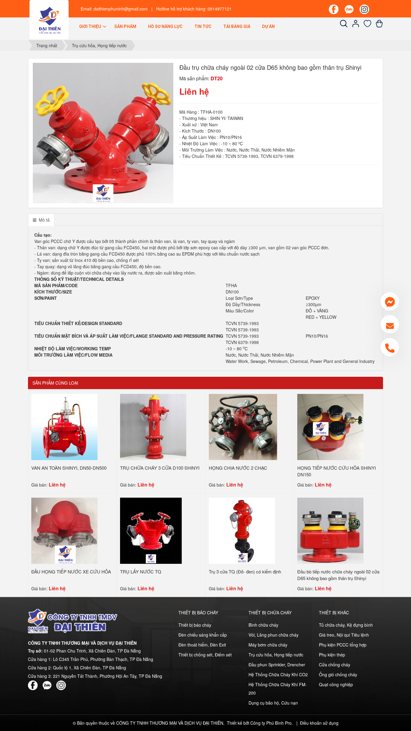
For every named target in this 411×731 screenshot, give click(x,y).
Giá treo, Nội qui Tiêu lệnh (344, 635)
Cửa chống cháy (334, 665)
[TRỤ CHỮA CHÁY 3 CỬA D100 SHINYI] (153, 426)
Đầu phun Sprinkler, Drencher (277, 665)
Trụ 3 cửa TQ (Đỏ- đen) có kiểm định (245, 571)
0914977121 (220, 9)
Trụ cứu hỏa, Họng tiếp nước (276, 655)
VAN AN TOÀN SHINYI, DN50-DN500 (69, 468)
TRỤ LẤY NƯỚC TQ (140, 571)
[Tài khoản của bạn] (356, 26)
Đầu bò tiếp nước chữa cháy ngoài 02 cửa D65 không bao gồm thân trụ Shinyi (338, 575)
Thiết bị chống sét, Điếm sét (205, 655)
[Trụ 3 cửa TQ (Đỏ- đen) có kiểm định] (242, 530)
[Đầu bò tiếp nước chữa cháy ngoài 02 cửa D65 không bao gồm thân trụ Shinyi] (330, 530)
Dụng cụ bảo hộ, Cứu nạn (273, 703)
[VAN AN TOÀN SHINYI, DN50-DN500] (64, 426)
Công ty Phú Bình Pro (271, 723)
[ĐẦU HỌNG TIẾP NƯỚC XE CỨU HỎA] (64, 530)
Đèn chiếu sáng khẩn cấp (202, 635)
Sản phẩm (125, 26)
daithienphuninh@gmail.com (121, 9)
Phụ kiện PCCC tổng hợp (342, 645)
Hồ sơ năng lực (165, 26)
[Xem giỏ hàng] (379, 26)
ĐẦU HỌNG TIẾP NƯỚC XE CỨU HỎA (71, 571)
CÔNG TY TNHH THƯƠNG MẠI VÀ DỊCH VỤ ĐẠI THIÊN (169, 723)
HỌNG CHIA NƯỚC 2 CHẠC (238, 468)
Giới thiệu (90, 26)
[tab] (41, 219)
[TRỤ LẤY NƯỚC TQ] (151, 530)
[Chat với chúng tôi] (390, 301)
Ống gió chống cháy (338, 674)
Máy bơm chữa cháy (268, 645)
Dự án (268, 26)
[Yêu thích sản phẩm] (367, 26)
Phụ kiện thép (332, 655)
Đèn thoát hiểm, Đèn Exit (202, 645)
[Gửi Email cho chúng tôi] (390, 324)
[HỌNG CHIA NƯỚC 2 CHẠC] (243, 426)
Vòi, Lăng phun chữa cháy (273, 635)
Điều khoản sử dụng (319, 723)
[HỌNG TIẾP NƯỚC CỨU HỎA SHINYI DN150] (330, 426)
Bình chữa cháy (263, 625)
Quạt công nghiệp (336, 684)
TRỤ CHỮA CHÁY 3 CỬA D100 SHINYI (159, 468)
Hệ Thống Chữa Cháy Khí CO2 (278, 674)
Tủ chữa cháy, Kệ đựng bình (346, 625)
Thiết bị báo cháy (194, 625)
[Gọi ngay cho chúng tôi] (390, 347)
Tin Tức (203, 26)
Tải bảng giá (236, 26)
